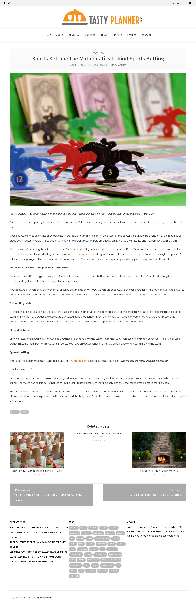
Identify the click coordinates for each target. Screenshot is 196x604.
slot (87, 565)
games (111, 544)
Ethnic (118, 35)
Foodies (90, 544)
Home (48, 35)
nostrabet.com (131, 276)
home (72, 549)
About (60, 35)
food (81, 544)
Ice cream (82, 549)
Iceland (93, 549)
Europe (116, 538)
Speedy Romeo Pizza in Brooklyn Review (31, 562)
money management (80, 254)
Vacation (102, 570)
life (102, 549)
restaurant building (111, 560)
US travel (91, 570)
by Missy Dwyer (98, 65)
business (93, 528)
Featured (98, 53)
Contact (146, 35)
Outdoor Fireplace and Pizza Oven (159, 471)
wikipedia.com (79, 360)
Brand (83, 528)
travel (73, 570)
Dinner (80, 538)
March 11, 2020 (77, 65)
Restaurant (93, 560)
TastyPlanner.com (136, 527)
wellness (74, 576)
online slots (100, 554)
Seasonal (74, 35)
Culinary (86, 533)
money (88, 554)
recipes (81, 560)
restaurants (75, 565)
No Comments (118, 65)
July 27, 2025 (159, 475)
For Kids (90, 35)
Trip (81, 570)
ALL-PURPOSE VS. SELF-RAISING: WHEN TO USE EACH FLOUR (39, 527)
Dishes (89, 538)
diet (72, 538)
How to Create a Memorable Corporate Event (37, 471)
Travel (105, 35)
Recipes (132, 35)
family (73, 544)
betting (14, 412)
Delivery (109, 533)
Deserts (120, 533)
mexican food (76, 554)
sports (24, 412)
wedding (113, 570)
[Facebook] (4, 3)
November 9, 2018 (37, 475)
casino (103, 528)
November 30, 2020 (98, 440)
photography (115, 554)
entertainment (102, 538)
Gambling (101, 544)
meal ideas (112, 549)
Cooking (113, 528)
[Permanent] (37, 466)
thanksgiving (107, 565)
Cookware (74, 533)
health (121, 544)
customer (98, 533)
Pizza (72, 560)
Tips (118, 565)
